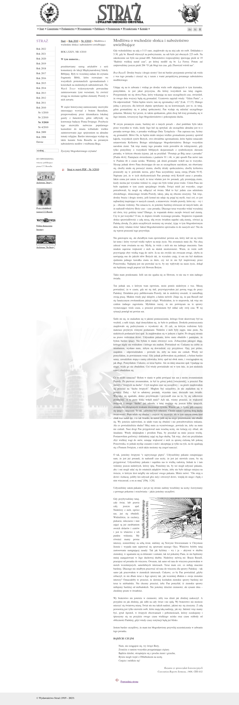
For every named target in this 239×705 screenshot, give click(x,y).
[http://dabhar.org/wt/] (46, 223)
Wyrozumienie (84, 28)
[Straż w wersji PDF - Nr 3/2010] (64, 169)
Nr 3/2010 (86, 41)
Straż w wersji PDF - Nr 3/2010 (83, 169)
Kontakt (144, 28)
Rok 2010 (73, 41)
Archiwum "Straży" (44, 182)
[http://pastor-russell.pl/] (44, 205)
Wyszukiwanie (130, 28)
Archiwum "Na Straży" (45, 247)
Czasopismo (53, 28)
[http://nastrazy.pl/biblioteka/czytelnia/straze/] (46, 179)
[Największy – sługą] (117, 681)
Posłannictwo (68, 28)
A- (195, 29)
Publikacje (99, 28)
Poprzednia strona (129, 681)
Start (41, 28)
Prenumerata (114, 28)
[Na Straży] (46, 244)
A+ (189, 29)
